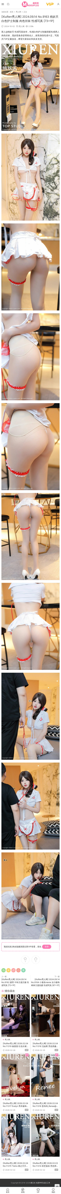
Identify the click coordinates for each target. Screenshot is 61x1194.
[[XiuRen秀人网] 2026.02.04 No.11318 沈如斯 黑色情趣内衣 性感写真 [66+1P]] (45, 1015)
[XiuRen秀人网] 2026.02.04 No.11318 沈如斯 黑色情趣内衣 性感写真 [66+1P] (45, 1045)
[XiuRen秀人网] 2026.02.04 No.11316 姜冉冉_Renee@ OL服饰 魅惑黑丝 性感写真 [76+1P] (45, 1105)
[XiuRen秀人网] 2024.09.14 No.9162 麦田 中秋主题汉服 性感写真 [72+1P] (15, 982)
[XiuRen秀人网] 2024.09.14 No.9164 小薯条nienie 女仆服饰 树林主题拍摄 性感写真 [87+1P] (45, 982)
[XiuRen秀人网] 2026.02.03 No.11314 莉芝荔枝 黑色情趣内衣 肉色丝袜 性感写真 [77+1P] (45, 1164)
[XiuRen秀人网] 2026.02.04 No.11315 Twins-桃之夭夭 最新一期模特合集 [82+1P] (15, 1164)
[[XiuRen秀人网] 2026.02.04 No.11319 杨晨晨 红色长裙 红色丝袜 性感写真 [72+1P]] (15, 1015)
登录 (47, 946)
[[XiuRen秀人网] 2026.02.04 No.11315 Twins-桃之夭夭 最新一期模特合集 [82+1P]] (15, 1135)
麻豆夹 (33, 1183)
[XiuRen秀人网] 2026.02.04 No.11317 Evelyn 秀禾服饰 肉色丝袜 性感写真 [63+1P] (15, 1105)
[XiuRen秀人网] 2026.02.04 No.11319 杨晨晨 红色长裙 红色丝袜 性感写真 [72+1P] (15, 1045)
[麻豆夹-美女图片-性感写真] (30, 4)
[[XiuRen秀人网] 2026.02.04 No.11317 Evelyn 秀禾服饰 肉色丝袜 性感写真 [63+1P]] (15, 1075)
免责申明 (39, 1183)
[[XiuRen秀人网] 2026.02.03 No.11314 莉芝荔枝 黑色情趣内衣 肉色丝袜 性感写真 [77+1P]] (45, 1135)
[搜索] (8, 4)
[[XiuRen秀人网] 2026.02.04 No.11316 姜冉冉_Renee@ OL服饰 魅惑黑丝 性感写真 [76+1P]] (45, 1075)
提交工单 (46, 1183)
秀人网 (21, 26)
